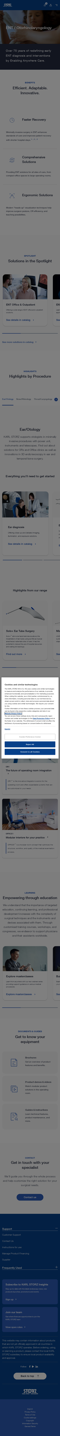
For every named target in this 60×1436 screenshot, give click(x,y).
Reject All (30, 744)
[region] (29, 718)
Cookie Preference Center (30, 737)
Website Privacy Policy (13, 714)
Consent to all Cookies (30, 752)
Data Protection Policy (41, 718)
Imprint (7, 729)
